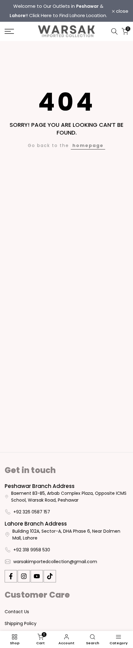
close (121, 11)
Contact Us (17, 612)
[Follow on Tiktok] (50, 576)
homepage (88, 145)
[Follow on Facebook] (11, 576)
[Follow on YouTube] (37, 576)
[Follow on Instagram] (24, 576)
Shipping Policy (20, 623)
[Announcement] (58, 11)
